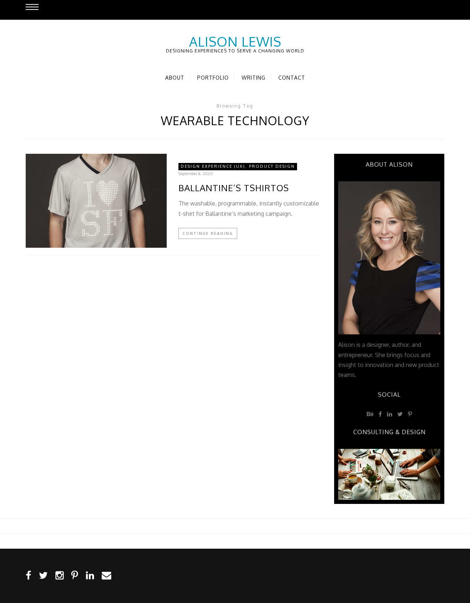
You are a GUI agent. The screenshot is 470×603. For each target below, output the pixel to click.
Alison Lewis (235, 41)
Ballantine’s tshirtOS (233, 188)
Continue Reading (207, 233)
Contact (291, 78)
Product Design (272, 166)
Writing (253, 78)
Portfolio (213, 78)
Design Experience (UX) (213, 166)
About (174, 78)
